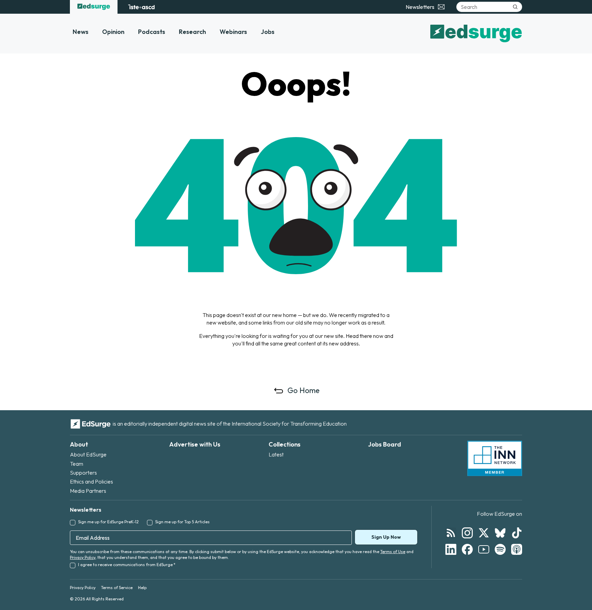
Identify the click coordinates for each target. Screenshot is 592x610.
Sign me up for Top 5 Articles (182, 521)
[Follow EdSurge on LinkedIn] (450, 549)
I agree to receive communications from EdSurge (126, 564)
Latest (276, 454)
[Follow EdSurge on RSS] (450, 532)
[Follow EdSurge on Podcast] (516, 549)
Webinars (233, 32)
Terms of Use (392, 551)
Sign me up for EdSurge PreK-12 (108, 521)
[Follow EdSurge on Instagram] (467, 532)
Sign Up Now (386, 537)
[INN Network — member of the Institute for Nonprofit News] (494, 458)
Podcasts (151, 32)
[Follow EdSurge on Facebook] (467, 549)
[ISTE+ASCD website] (141, 7)
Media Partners (88, 490)
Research (192, 32)
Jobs (267, 32)
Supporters (83, 472)
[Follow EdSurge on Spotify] (500, 549)
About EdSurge (88, 454)
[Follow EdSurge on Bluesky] (500, 532)
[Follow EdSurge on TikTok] (516, 532)
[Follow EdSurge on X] (483, 532)
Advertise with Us (194, 444)
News (80, 32)
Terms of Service (117, 587)
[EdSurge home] (94, 7)
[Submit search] (515, 6)
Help (142, 587)
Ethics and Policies (91, 481)
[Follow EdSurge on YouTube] (483, 549)
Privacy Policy (82, 557)
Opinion (113, 32)
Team (76, 463)
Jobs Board (384, 444)
